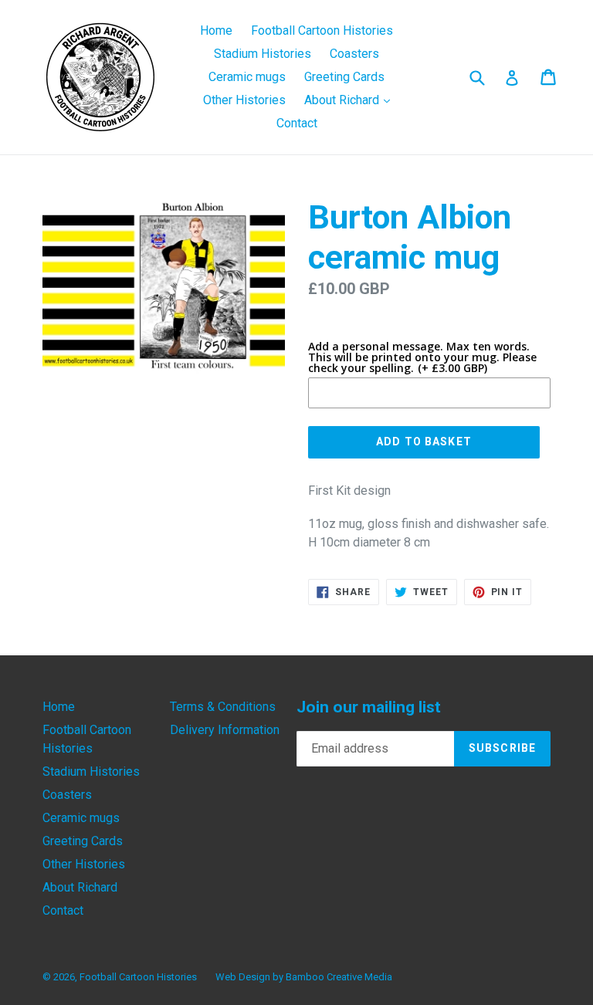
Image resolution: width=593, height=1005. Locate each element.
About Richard (351, 99)
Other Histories (244, 100)
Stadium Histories (262, 53)
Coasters (354, 53)
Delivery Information (225, 729)
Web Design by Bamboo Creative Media (303, 977)
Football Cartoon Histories (322, 30)
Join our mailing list (368, 707)
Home (216, 30)
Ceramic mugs (247, 76)
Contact (296, 123)
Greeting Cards (344, 76)
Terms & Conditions (223, 706)
